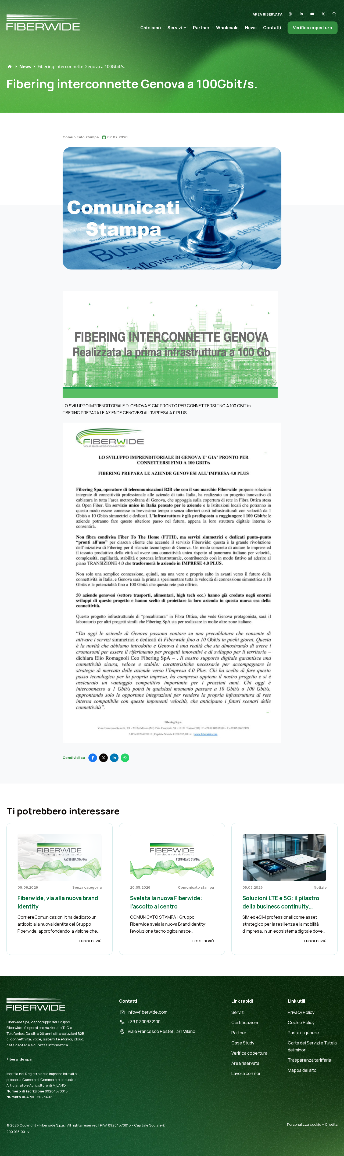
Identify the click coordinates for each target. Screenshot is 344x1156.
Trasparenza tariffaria (309, 1060)
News (251, 28)
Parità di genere (303, 1033)
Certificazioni (244, 1022)
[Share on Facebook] (92, 758)
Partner (201, 28)
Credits (331, 1124)
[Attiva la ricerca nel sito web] (334, 14)
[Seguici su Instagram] (290, 14)
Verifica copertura (312, 28)
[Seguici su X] (323, 14)
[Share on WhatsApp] (125, 758)
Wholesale (227, 28)
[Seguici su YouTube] (312, 14)
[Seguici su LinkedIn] (301, 14)
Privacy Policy (301, 1012)
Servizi (174, 28)
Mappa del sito (302, 1070)
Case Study (242, 1043)
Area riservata (267, 14)
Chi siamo (150, 28)
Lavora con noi (245, 1073)
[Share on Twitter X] (103, 758)
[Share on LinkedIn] (114, 758)
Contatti (272, 28)
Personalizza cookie (304, 1124)
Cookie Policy (301, 1022)
